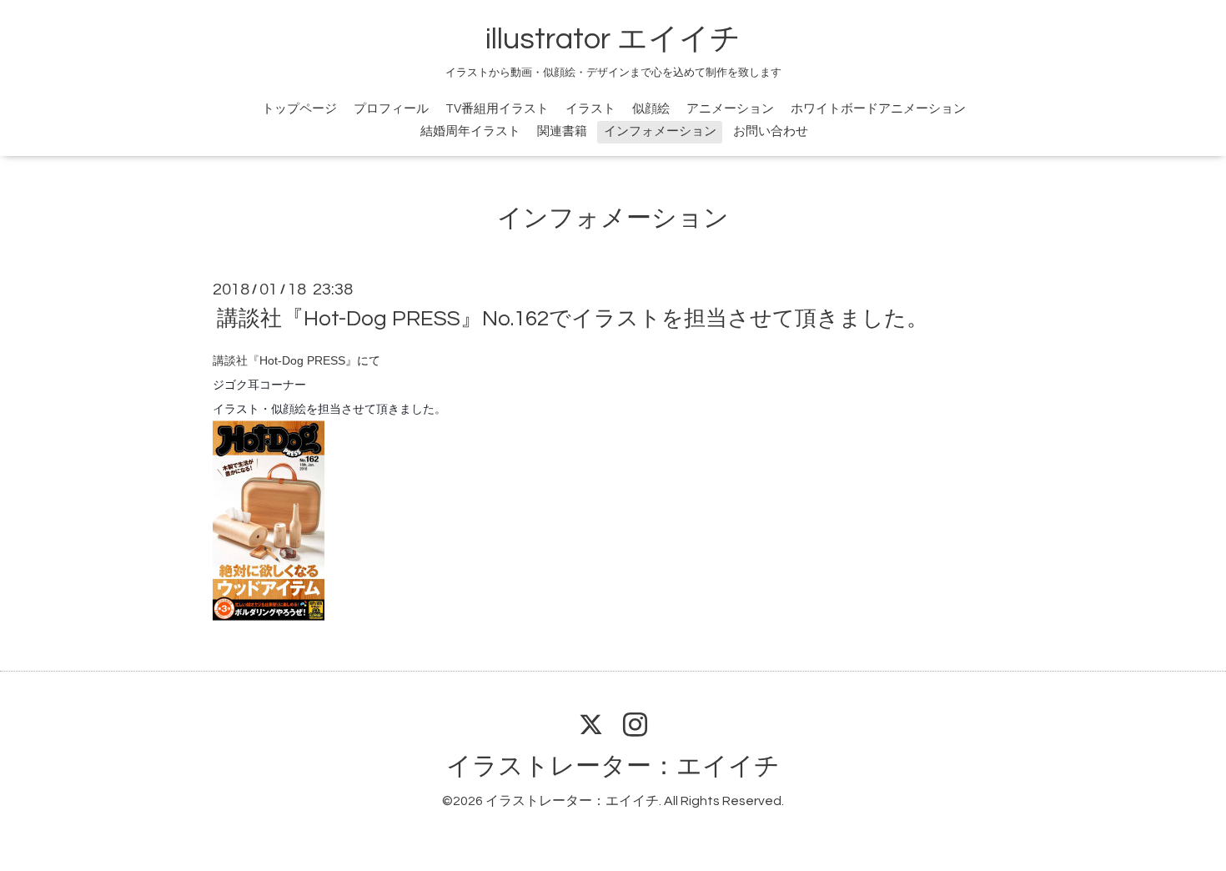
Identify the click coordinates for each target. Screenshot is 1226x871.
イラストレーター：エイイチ (613, 766)
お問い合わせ (770, 131)
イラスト (590, 109)
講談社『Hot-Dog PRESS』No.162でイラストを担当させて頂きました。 (572, 319)
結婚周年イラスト (470, 131)
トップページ (299, 109)
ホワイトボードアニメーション (878, 109)
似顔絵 (651, 109)
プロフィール (391, 109)
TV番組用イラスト (497, 109)
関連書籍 (562, 131)
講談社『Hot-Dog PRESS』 (285, 360)
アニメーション (730, 109)
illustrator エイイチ (613, 39)
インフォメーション (660, 131)
